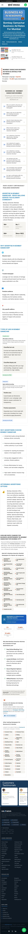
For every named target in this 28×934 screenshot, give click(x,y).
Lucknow (3, 893)
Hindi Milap (4, 853)
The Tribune (4, 846)
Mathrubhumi (17, 859)
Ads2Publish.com (8, 924)
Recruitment (14, 820)
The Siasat (16, 863)
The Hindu (3, 844)
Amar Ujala (16, 851)
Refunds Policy (6, 916)
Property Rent (15, 822)
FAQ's (4, 910)
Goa (2, 886)
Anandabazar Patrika (19, 853)
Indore (15, 888)
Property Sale (6, 822)
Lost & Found (15, 824)
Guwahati (16, 886)
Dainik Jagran (4, 849)
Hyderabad (3, 888)
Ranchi (15, 897)
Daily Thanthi (17, 861)
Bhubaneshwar (17, 880)
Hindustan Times (18, 842)
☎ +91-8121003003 (9, 715)
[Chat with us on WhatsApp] (25, 4)
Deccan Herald (17, 846)
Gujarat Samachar (5, 861)
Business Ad (22, 727)
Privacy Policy (6, 914)
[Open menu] (2, 5)
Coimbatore (4, 884)
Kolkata (16, 891)
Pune (2, 897)
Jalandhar (3, 889)
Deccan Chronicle (18, 844)
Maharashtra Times (5, 865)
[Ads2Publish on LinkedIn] (15, 931)
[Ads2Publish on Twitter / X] (12, 931)
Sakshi (15, 855)
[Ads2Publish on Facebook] (9, 931)
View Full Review (5, 803)
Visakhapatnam (17, 899)
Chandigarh (4, 882)
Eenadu (3, 855)
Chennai (16, 882)
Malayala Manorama (6, 859)
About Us (5, 908)
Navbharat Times (18, 865)
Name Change (7, 824)
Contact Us (5, 912)
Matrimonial (6, 820)
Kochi (2, 891)
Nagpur (3, 895)
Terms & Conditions (7, 918)
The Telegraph (17, 867)
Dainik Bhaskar (17, 847)
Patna (15, 895)
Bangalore (16, 878)
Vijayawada (3, 899)
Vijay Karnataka (4, 869)
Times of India (4, 842)
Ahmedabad (4, 878)
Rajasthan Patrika (18, 849)
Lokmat (16, 857)
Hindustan (3, 851)
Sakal (2, 857)
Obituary (23, 824)
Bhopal (3, 880)
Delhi (15, 884)
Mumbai (16, 893)
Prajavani (3, 867)
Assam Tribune (4, 847)
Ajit (2, 863)
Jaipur (15, 889)
